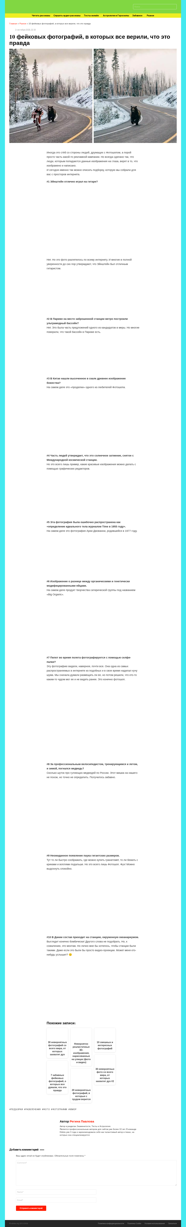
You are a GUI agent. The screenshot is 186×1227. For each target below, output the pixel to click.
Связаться (172, 1223)
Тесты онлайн (91, 15)
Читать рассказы (41, 15)
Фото (46, 1109)
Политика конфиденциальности (111, 1223)
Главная (13, 23)
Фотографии (59, 1109)
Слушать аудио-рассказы (66, 15)
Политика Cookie (134, 1223)
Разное (150, 15)
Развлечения (33, 1109)
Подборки (17, 1109)
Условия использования (154, 1223)
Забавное (137, 15)
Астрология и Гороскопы (116, 15)
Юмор (73, 1109)
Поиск (174, 7)
